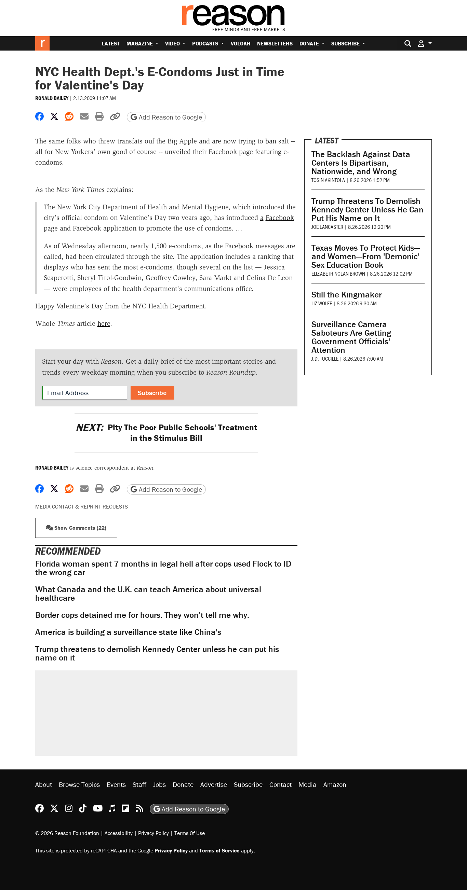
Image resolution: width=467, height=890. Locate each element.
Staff (139, 784)
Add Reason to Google (169, 117)
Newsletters (275, 43)
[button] (425, 43)
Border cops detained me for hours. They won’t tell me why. (142, 615)
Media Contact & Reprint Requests (81, 506)
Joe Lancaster (327, 226)
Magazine (140, 43)
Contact (280, 784)
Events (116, 784)
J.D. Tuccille (324, 358)
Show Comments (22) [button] (79, 527)
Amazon (334, 784)
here (103, 323)
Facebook (280, 217)
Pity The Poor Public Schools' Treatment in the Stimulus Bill (166, 432)
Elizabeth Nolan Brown (338, 273)
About (43, 784)
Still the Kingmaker (346, 294)
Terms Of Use (189, 833)
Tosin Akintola (328, 179)
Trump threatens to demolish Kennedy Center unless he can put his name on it (157, 653)
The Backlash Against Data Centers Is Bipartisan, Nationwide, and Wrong (360, 163)
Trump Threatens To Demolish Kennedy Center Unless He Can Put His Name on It (367, 209)
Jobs (159, 784)
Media (307, 784)
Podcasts (205, 43)
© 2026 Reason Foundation (67, 833)
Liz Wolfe (321, 303)
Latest (111, 43)
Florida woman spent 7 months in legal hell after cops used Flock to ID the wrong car (163, 568)
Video (173, 43)
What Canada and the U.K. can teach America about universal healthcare (148, 593)
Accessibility (119, 833)
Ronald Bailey (51, 98)
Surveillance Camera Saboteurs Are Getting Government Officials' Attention (351, 337)
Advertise (213, 784)
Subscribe (346, 43)
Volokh (240, 43)
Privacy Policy (153, 833)
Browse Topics (79, 784)
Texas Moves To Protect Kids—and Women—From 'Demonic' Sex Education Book (365, 256)
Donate (309, 43)
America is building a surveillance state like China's (128, 632)
